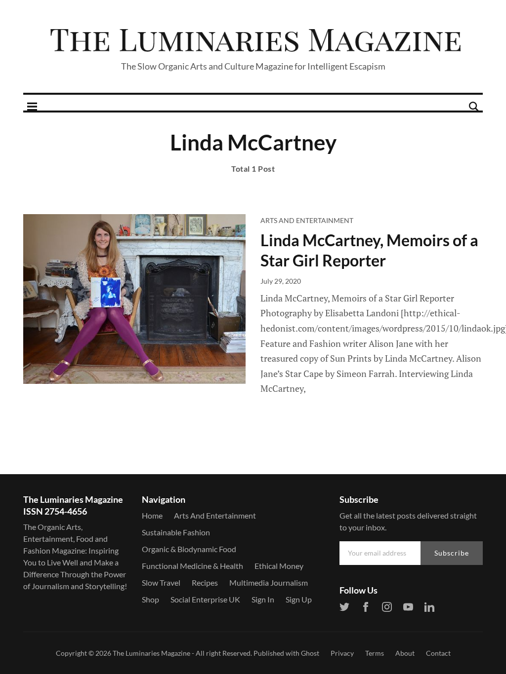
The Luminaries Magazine (151, 653)
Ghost (310, 653)
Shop (150, 599)
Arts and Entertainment (306, 220)
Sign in (263, 599)
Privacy (342, 653)
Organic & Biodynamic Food (189, 549)
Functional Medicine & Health (192, 565)
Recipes (205, 582)
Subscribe (451, 553)
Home (152, 515)
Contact (438, 653)
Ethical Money (278, 565)
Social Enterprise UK (205, 599)
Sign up (299, 599)
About (405, 653)
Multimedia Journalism (268, 582)
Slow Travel (161, 582)
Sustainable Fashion (176, 532)
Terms (374, 653)
